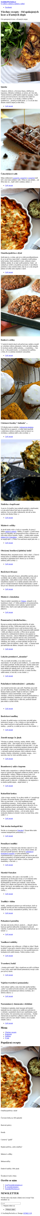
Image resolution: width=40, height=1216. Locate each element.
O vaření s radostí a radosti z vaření (13, 3)
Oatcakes (20, 830)
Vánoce (23, 601)
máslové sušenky (11, 531)
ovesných (16, 178)
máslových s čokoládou (9, 537)
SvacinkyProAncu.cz (12, 1189)
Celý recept (9, 106)
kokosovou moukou (26, 427)
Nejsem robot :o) (9, 1206)
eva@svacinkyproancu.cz (13, 1185)
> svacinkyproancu (11, 1187)
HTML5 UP (27, 1213)
